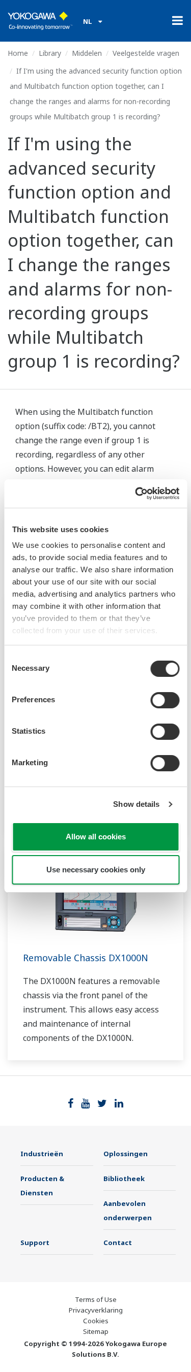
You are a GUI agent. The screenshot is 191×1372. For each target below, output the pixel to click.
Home (18, 53)
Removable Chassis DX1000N (85, 958)
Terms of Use (96, 1299)
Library (50, 53)
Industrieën (41, 1153)
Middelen (87, 53)
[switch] (164, 700)
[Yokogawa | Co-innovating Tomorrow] (40, 21)
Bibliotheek (124, 1178)
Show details (136, 804)
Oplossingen (125, 1153)
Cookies (95, 1320)
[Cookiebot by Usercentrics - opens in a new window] (136, 493)
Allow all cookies (96, 836)
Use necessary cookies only (95, 869)
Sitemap (95, 1331)
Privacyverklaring (96, 1310)
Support (34, 1242)
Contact (117, 1242)
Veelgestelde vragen (146, 53)
